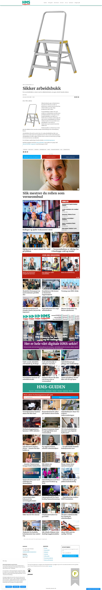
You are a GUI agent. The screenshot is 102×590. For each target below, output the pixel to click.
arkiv (48, 149)
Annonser (62, 2)
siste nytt (30, 149)
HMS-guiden (50, 2)
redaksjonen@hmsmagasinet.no (29, 551)
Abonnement (56, 2)
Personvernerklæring (48, 558)
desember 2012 (43, 149)
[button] (24, 265)
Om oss (66, 2)
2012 (61, 149)
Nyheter (45, 2)
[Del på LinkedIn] (77, 97)
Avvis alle (23, 586)
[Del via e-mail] (78, 97)
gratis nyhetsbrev (40, 142)
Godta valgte (16, 586)
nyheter (25, 149)
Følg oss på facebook (48, 560)
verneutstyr (66, 149)
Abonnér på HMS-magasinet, (29, 144)
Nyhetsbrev (71, 2)
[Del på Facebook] (75, 97)
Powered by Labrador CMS (51, 588)
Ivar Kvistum (25, 555)
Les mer (50, 566)
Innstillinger (9, 586)
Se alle (77, 277)
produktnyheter (55, 149)
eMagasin (76, 2)
